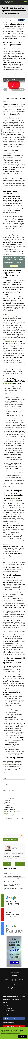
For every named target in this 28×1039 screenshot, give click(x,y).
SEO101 (7, 2)
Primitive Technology (9, 317)
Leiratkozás (14, 975)
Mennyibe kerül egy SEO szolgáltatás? (12, 876)
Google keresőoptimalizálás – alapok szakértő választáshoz (12, 885)
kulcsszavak (15, 498)
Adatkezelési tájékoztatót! (11, 815)
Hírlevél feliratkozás (14, 972)
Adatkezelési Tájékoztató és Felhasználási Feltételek (14, 980)
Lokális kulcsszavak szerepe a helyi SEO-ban (13, 878)
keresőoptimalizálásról (10, 433)
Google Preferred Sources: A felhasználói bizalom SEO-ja (13, 872)
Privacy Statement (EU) (14, 988)
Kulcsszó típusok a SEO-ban (10, 881)
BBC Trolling (11, 341)
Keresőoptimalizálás (13, 35)
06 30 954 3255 (6, 1002)
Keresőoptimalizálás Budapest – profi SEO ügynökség (13, 889)
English (14, 984)
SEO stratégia (8, 383)
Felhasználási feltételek (15, 1033)
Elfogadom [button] (22, 1036)
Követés (14, 266)
